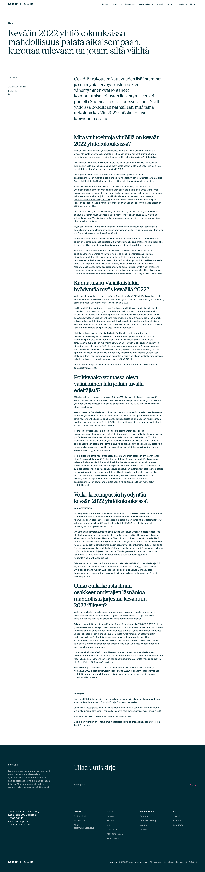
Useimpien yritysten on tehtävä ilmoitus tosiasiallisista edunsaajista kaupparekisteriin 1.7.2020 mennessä (117, 723)
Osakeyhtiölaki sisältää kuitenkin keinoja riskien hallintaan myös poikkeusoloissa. (114, 181)
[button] (117, 4)
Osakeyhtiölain (81, 163)
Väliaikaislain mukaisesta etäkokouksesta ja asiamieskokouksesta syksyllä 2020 (113, 198)
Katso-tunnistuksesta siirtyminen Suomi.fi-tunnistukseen (102, 716)
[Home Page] (21, 4)
